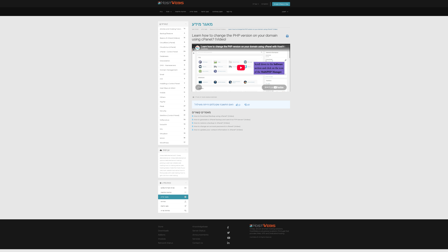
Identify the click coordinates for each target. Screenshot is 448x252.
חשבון (284, 11)
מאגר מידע (193, 11)
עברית (255, 4)
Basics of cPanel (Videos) (218, 29)
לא (248, 104)
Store (160, 227)
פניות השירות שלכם (167, 188)
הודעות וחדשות (180, 11)
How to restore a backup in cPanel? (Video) (211, 123)
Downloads (163, 231)
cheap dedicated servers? (168, 155)
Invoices (162, 239)
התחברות (264, 4)
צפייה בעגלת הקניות (281, 4)
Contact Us (197, 243)
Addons (161, 235)
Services (196, 239)
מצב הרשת (205, 11)
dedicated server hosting (173, 160)
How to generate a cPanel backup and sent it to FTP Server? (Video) (221, 120)
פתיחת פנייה (165, 211)
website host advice (172, 170)
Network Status (165, 243)
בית (161, 11)
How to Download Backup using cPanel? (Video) (213, 116)
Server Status (198, 231)
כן (239, 104)
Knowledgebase (200, 227)
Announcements (200, 235)
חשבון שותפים (218, 11)
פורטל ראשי (195, 29)
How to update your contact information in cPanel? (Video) (218, 130)
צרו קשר (229, 11)
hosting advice (175, 165)
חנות (168, 11)
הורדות (163, 201)
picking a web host (166, 163)
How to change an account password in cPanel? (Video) (216, 126)
